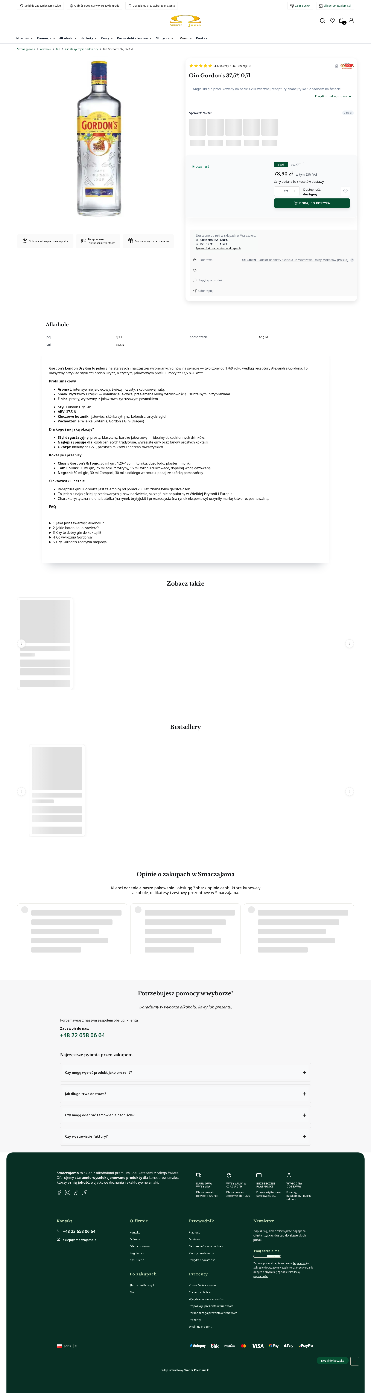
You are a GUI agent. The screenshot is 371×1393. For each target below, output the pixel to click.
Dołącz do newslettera (273, 1256)
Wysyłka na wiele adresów (206, 1299)
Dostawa (194, 1239)
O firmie (135, 1239)
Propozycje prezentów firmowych (211, 1306)
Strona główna (26, 49)
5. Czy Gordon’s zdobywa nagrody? (80, 542)
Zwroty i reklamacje (201, 1253)
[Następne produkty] (349, 643)
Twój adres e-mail (267, 1251)
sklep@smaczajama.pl (337, 6)
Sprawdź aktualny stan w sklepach (218, 248)
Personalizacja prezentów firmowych (213, 1313)
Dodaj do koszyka (314, 203)
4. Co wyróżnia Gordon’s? (73, 537)
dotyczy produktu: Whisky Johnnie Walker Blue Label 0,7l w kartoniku (72, 937)
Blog (132, 1292)
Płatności (195, 1232)
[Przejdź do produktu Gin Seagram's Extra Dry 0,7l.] (45, 642)
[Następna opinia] (349, 924)
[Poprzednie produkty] (21, 643)
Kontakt (135, 1232)
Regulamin (137, 1253)
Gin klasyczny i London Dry (81, 49)
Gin (58, 49)
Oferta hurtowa (140, 1246)
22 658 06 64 (302, 6)
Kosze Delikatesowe (202, 1285)
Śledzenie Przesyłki (142, 1285)
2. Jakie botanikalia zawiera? (76, 527)
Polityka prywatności (202, 1260)
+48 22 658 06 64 (82, 1035)
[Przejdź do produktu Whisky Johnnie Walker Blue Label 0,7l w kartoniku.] (57, 789)
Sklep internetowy (184, 1370)
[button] (345, 191)
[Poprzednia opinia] (21, 924)
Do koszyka (45, 683)
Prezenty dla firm (200, 1292)
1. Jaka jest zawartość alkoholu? (78, 523)
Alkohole (45, 49)
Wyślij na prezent (200, 1327)
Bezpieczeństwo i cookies (206, 1246)
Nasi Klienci (137, 1260)
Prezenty (195, 1320)
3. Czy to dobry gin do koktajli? (77, 532)
